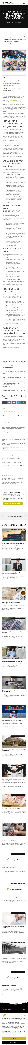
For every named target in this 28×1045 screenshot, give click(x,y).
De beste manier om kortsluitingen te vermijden (12, 838)
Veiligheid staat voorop (9, 85)
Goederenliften (6, 214)
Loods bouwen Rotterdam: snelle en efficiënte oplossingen (12, 632)
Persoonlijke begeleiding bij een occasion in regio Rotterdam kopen (12, 448)
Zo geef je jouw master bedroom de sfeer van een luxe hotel (13, 440)
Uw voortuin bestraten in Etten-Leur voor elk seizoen (13, 436)
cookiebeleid (20, 1034)
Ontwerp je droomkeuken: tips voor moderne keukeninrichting (12, 691)
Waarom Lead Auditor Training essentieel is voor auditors (12, 721)
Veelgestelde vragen (8, 90)
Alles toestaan (14, 1038)
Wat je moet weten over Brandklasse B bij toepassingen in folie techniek (11, 603)
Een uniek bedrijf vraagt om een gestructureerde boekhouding (12, 898)
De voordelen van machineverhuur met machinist (13, 543)
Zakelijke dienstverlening (14, 22)
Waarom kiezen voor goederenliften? (12, 83)
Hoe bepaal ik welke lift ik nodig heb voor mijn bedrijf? (14, 391)
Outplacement (5, 956)
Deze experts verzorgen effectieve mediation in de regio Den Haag (13, 780)
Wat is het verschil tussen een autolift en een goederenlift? (14, 366)
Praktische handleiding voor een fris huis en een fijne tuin (13, 459)
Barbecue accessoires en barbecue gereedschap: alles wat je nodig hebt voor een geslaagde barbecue (13, 470)
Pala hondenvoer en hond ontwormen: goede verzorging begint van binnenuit (12, 483)
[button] (25, 1015)
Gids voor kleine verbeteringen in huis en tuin (11, 462)
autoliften (15, 100)
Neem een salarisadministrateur (9, 867)
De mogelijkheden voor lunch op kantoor (11, 808)
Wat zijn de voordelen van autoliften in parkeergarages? (14, 378)
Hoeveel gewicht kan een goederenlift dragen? (14, 372)
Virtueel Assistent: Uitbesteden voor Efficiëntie (12, 661)
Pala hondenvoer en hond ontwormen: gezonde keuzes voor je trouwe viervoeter (14, 475)
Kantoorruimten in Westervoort (9, 985)
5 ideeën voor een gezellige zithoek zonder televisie (13, 455)
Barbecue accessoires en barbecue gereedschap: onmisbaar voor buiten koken (12, 479)
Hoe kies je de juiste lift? (9, 87)
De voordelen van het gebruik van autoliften (13, 81)
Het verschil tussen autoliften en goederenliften (14, 80)
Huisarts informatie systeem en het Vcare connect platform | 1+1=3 (13, 927)
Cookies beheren (14, 1042)
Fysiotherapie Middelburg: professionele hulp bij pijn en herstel (13, 466)
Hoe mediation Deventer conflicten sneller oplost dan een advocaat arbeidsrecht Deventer (13, 573)
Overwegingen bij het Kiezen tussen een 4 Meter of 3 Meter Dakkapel (13, 750)
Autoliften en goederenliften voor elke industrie (14, 88)
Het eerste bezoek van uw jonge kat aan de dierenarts (13, 451)
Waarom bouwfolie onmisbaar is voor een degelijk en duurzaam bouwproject (13, 444)
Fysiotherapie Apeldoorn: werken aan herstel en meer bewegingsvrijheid (13, 432)
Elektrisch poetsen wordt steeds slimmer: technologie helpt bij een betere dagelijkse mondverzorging (13, 428)
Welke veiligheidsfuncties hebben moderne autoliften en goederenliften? (14, 385)
